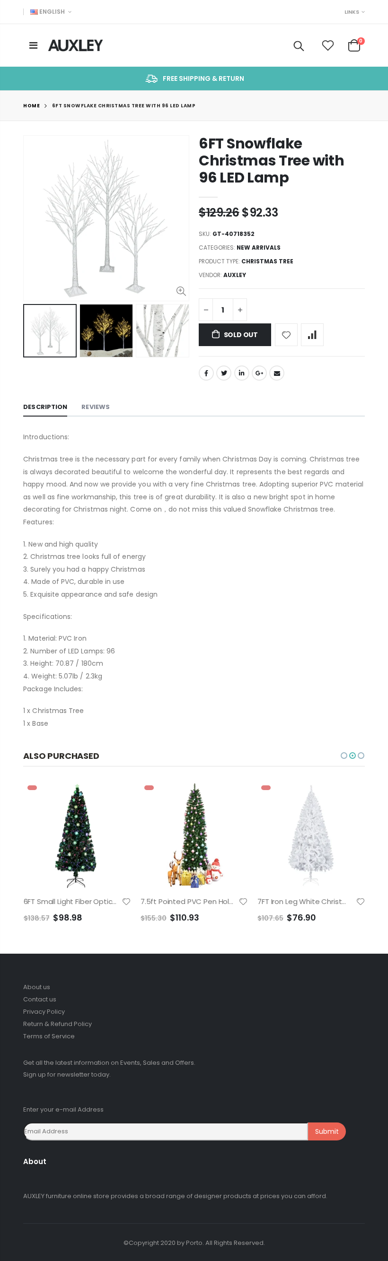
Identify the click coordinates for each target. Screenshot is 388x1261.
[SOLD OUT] (115, 797)
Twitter (223, 373)
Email (276, 373)
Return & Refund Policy (57, 1023)
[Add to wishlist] (286, 334)
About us (36, 987)
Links (351, 12)
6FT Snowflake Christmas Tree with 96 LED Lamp (271, 160)
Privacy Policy (44, 1011)
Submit (327, 1131)
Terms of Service (49, 1036)
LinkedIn (241, 373)
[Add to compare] (312, 334)
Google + (259, 373)
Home (31, 105)
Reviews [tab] (95, 406)
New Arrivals (259, 248)
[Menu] (33, 45)
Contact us (39, 999)
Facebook (206, 373)
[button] (344, 755)
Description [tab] (45, 406)
